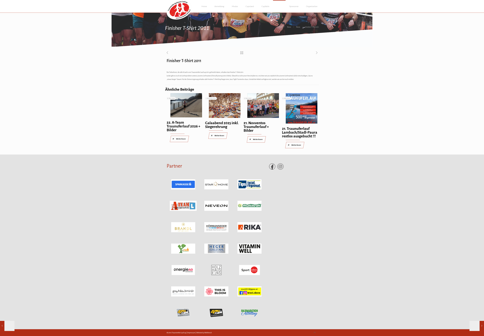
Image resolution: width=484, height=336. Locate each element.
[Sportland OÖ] (249, 274)
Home (279, 27)
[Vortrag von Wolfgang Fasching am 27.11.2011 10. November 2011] (7, 326)
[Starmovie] (216, 189)
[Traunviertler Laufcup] (179, 10)
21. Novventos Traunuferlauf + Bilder (256, 126)
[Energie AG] (183, 274)
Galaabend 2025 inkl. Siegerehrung (222, 125)
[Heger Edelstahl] (216, 253)
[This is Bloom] (216, 296)
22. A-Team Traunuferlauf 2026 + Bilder (183, 126)
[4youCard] (183, 317)
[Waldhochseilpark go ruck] (183, 253)
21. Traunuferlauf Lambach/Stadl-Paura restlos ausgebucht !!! (299, 132)
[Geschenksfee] (249, 296)
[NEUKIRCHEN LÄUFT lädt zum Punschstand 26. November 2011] (477, 326)
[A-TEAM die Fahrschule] (183, 210)
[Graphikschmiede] (183, 296)
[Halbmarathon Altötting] (249, 317)
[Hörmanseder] (216, 232)
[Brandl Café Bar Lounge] (183, 232)
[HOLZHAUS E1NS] (216, 274)
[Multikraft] (249, 210)
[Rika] (249, 232)
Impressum (191, 333)
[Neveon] (216, 210)
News (289, 27)
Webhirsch (208, 333)
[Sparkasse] (183, 189)
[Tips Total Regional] (249, 189)
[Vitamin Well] (249, 253)
